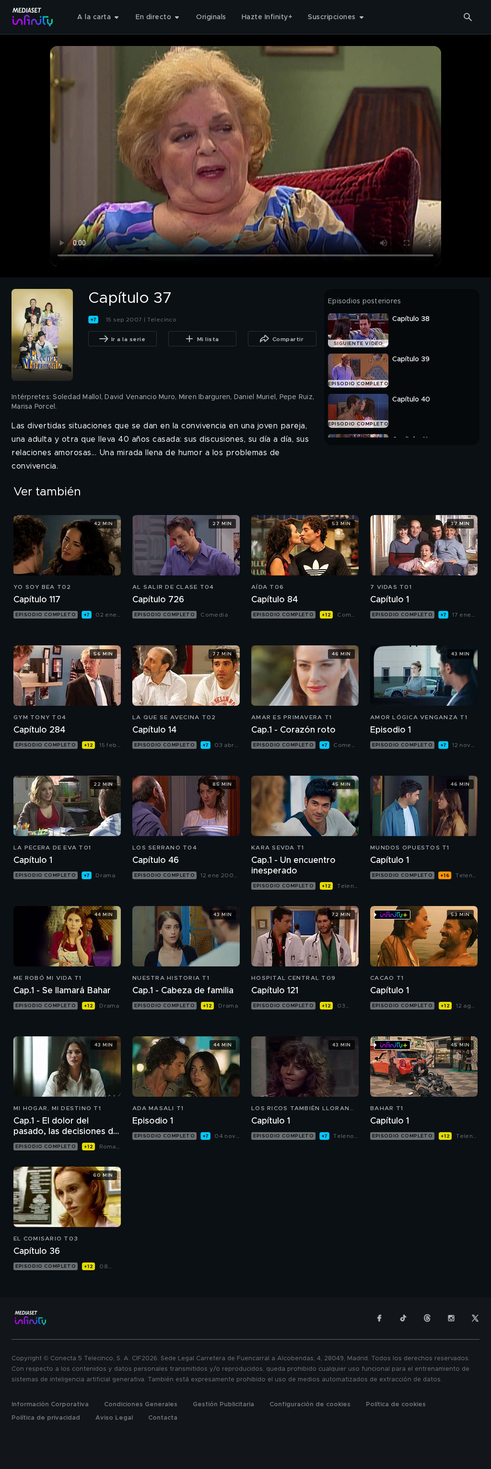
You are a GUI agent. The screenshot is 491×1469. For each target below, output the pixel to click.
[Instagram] (451, 1318)
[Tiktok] (403, 1318)
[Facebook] (379, 1318)
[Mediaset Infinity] (33, 17)
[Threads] (427, 1318)
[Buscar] (468, 17)
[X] (475, 1318)
